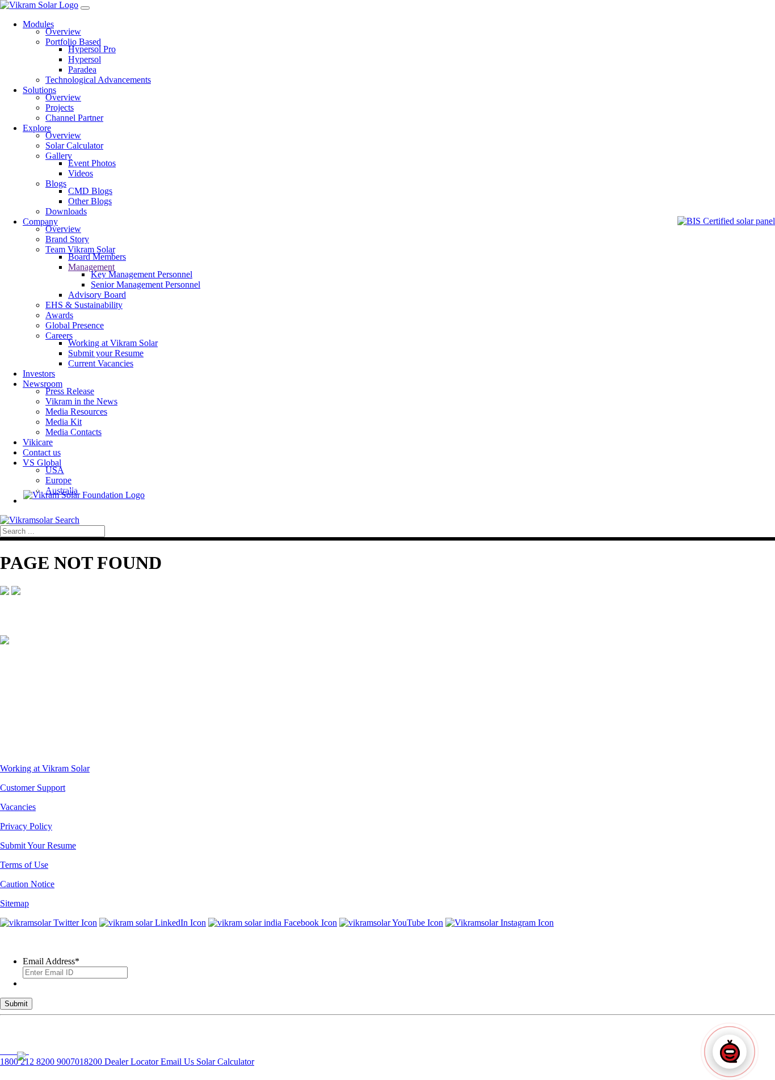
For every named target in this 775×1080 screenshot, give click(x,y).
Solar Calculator (74, 145)
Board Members (97, 256)
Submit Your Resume (38, 845)
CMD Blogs (90, 191)
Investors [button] (39, 373)
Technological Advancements (98, 80)
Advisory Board (97, 294)
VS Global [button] (42, 462)
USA (54, 470)
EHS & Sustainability (84, 305)
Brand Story (67, 239)
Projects (59, 107)
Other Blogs (90, 201)
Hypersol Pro (92, 49)
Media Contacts (73, 432)
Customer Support (32, 787)
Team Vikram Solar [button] (80, 249)
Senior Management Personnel (145, 284)
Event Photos (92, 163)
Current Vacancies (100, 363)
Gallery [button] (58, 156)
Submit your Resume (106, 353)
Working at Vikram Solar (113, 343)
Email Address (51, 961)
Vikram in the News (81, 401)
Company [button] (40, 221)
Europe (58, 480)
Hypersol (84, 59)
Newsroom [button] (42, 384)
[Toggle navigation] (85, 8)
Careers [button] (59, 335)
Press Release (69, 391)
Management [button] (91, 267)
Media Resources (76, 411)
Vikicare (38, 442)
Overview (63, 31)
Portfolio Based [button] (73, 42)
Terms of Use (24, 865)
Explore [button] (37, 128)
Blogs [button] (55, 183)
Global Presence (74, 325)
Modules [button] (38, 24)
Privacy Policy (26, 826)
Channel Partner (74, 118)
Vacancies (18, 807)
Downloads (66, 211)
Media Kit (63, 422)
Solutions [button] (39, 90)
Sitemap (14, 903)
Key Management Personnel (141, 274)
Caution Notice (27, 884)
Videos (80, 173)
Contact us (42, 452)
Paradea (82, 69)
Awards (59, 315)
